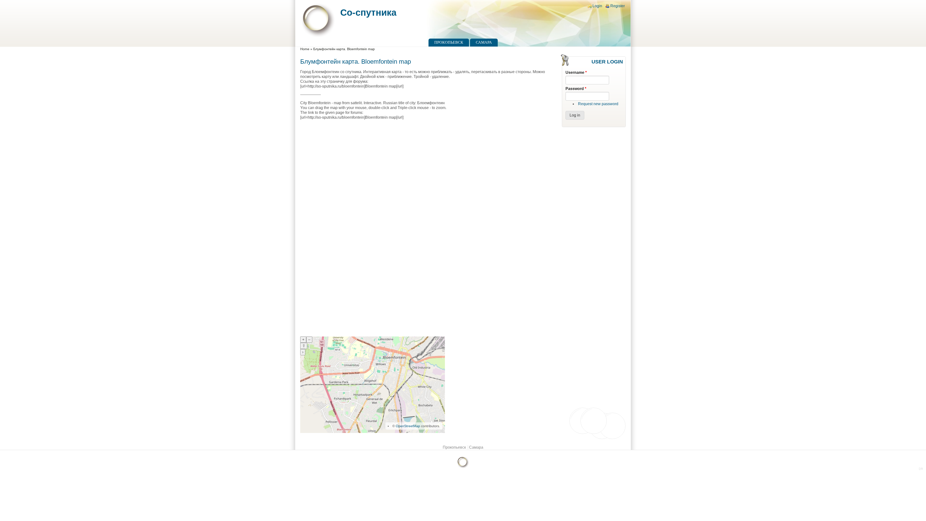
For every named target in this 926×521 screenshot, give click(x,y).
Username (576, 72)
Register (617, 6)
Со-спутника (368, 12)
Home (304, 49)
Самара (484, 42)
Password (575, 89)
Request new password (598, 104)
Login (597, 6)
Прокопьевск (448, 42)
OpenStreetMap (408, 426)
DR (921, 469)
